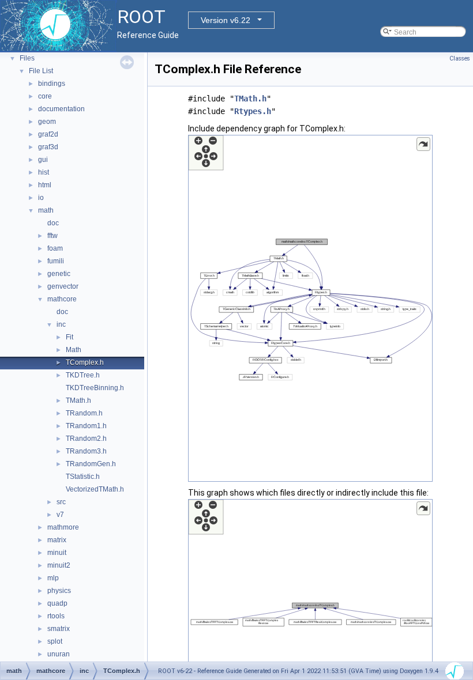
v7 (60, 515)
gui (43, 160)
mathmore (63, 527)
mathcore (62, 299)
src (61, 502)
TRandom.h (84, 413)
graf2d (48, 134)
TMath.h (78, 400)
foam (55, 248)
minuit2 (58, 565)
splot (54, 641)
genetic (58, 274)
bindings (51, 84)
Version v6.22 (225, 20)
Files (27, 58)
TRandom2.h (86, 439)
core (45, 96)
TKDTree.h (83, 375)
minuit (56, 553)
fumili (55, 261)
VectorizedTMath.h (95, 489)
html (44, 185)
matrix (56, 540)
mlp (53, 578)
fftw (52, 236)
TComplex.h (85, 362)
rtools (56, 616)
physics (59, 591)
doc (53, 223)
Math (73, 350)
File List (41, 71)
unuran (58, 654)
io (41, 198)
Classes (459, 58)
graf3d (48, 147)
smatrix (58, 629)
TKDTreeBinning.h (95, 388)
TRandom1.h (86, 426)
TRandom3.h (86, 451)
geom (47, 122)
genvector (62, 286)
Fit (69, 337)
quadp (57, 603)
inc (61, 324)
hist (43, 172)
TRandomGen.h (91, 464)
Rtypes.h (252, 111)
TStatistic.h (83, 477)
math (46, 210)
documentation (61, 109)
